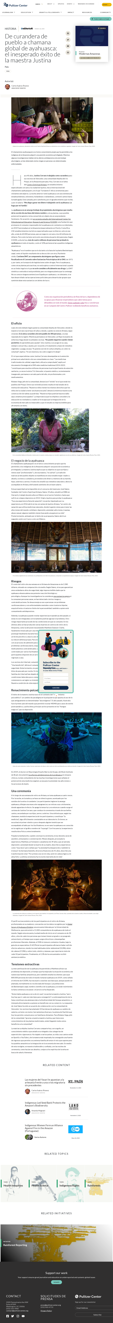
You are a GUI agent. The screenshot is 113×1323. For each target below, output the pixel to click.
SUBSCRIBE (56, 688)
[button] (56, 665)
